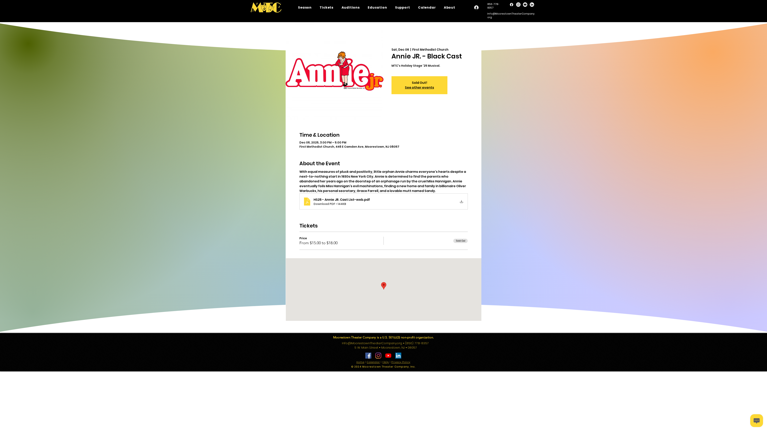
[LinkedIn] (532, 4)
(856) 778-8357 (417, 343)
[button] (350, 7)
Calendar (373, 362)
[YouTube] (388, 356)
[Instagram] (518, 4)
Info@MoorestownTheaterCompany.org (372, 343)
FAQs (386, 362)
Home (360, 362)
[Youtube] (525, 4)
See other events (419, 87)
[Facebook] (511, 4)
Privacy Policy (400, 362)
